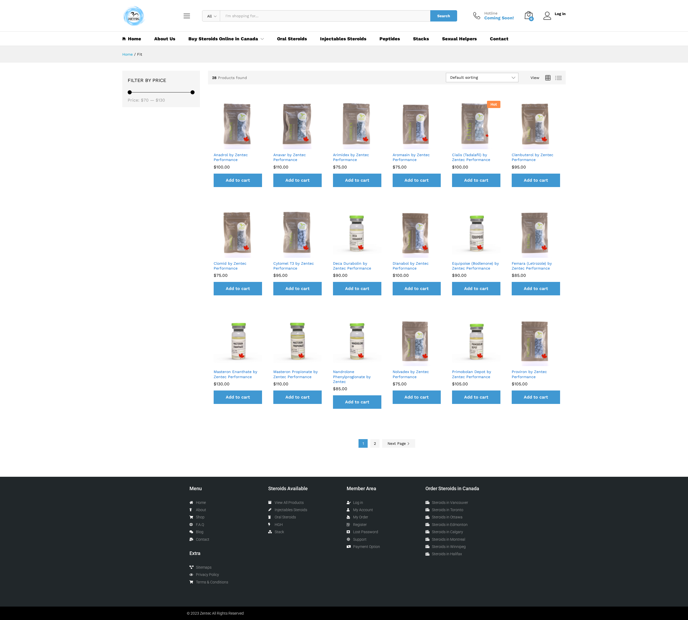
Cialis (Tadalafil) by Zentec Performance (471, 157)
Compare (250, 145)
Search (443, 16)
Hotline (490, 13)
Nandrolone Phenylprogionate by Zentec (352, 377)
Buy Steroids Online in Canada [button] (223, 39)
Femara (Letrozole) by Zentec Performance (532, 265)
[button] (238, 180)
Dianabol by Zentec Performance (411, 265)
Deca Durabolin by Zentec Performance (352, 265)
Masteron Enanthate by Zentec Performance (235, 374)
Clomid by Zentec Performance (230, 265)
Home (134, 38)
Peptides (389, 39)
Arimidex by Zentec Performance (351, 157)
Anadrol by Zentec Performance (231, 157)
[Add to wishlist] (237, 145)
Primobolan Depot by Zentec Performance (471, 374)
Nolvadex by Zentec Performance (411, 374)
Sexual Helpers (459, 39)
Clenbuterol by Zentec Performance (532, 157)
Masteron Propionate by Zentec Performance (295, 374)
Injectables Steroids (343, 39)
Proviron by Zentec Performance (529, 374)
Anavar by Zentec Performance (289, 157)
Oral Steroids (292, 39)
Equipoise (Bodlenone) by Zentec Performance (475, 265)
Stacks (421, 39)
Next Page (397, 443)
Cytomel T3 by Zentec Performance (293, 265)
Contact (499, 39)
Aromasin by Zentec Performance (411, 157)
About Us (164, 39)
